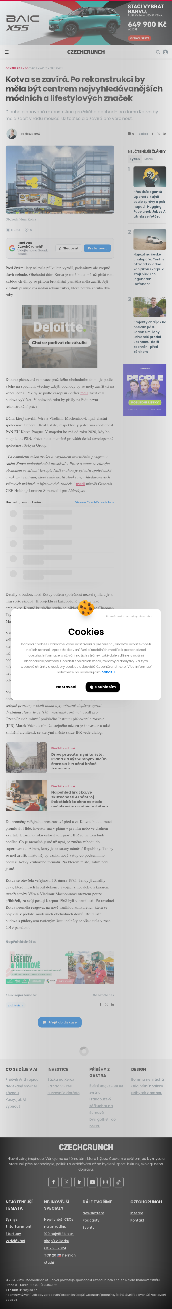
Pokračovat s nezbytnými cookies (129, 616)
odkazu (108, 672)
